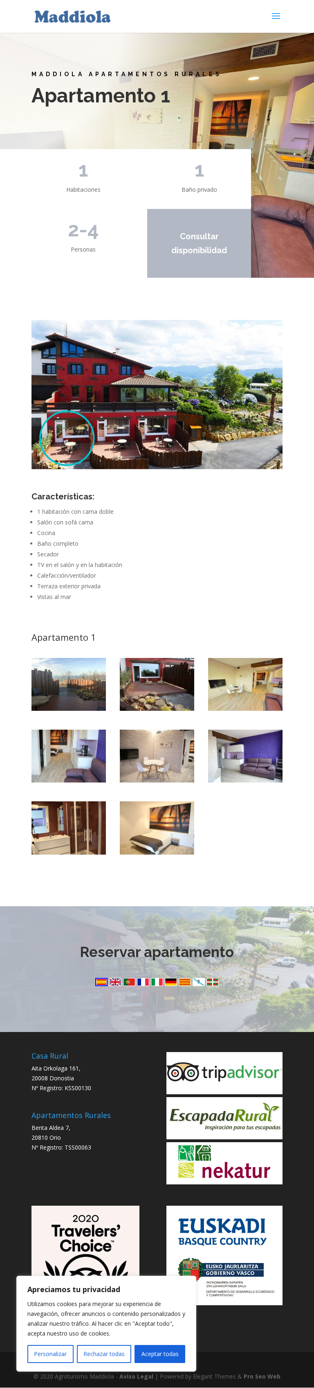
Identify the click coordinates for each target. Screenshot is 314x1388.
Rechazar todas (104, 1354)
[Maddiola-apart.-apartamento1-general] (245, 708)
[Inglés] (116, 983)
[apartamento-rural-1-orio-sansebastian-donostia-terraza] (157, 708)
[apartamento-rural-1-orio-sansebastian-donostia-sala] (157, 780)
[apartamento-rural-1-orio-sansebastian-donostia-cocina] (245, 780)
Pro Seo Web (262, 1376)
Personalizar (50, 1354)
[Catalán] (186, 983)
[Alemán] (172, 983)
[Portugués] (130, 983)
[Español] (102, 983)
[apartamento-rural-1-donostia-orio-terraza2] (68, 708)
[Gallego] (199, 983)
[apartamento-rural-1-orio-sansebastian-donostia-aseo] (68, 852)
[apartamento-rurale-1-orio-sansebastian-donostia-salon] (68, 780)
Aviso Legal (136, 1376)
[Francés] (144, 983)
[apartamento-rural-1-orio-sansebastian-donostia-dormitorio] (157, 852)
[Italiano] (158, 983)
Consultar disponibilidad (199, 243)
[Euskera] (212, 983)
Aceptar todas (160, 1354)
